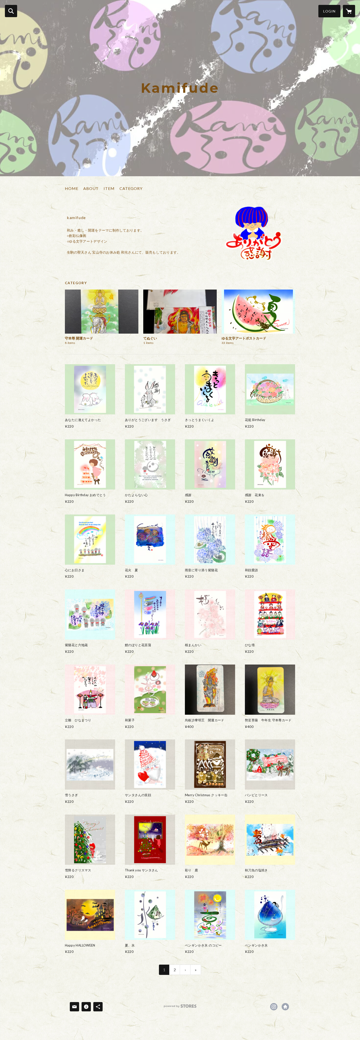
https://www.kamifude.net (285, 1006)
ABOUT (91, 188)
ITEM (109, 188)
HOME (71, 188)
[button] (329, 11)
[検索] (11, 11)
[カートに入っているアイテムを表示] (349, 11)
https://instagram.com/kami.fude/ (273, 1006)
